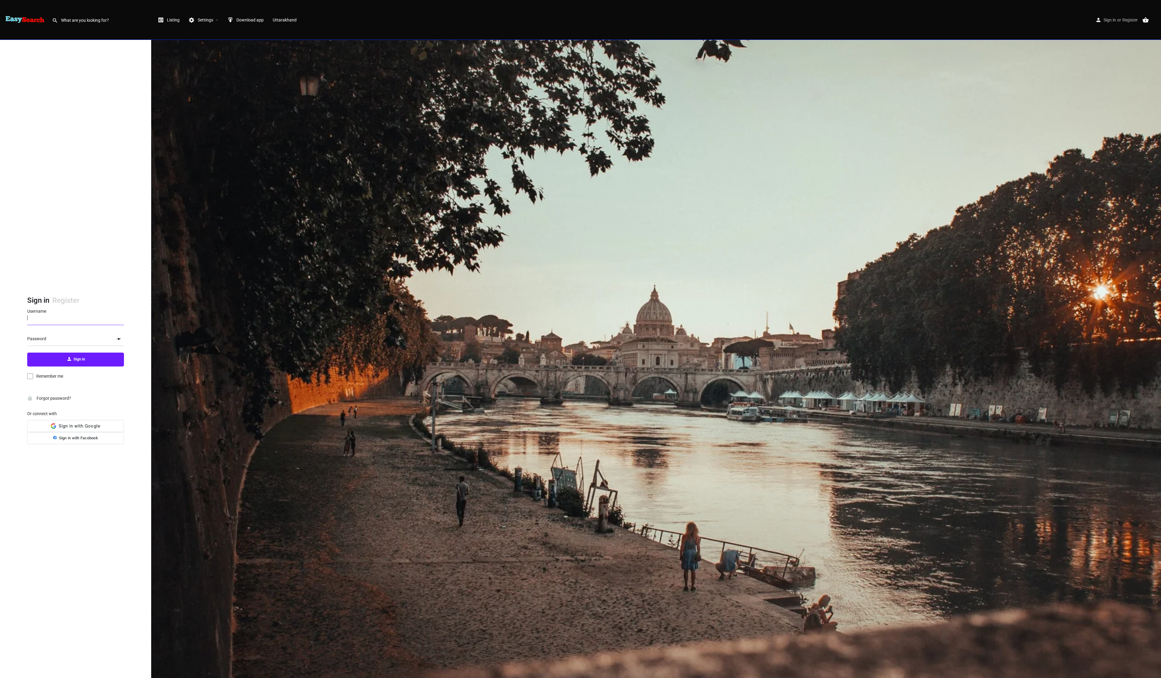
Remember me (49, 376)
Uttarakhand (285, 20)
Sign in (1110, 20)
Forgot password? (53, 398)
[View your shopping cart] (1145, 20)
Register (1130, 20)
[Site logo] (26, 19)
